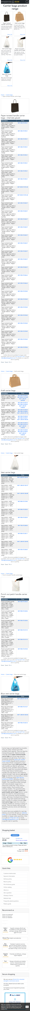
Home (2, 95)
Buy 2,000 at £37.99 (22, 698)
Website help (7, 898)
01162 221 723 (20, 356)
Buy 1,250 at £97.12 (22, 413)
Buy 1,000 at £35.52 (22, 714)
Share (2, 362)
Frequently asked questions (11, 901)
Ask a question (8, 893)
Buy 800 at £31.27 (23, 706)
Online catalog (8, 887)
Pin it (10, 362)
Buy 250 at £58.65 (23, 395)
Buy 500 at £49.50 (23, 431)
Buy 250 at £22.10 (23, 402)
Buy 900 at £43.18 (23, 722)
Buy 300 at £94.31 (23, 123)
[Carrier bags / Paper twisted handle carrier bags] (13, 122)
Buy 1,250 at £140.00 (22, 427)
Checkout (15, 835)
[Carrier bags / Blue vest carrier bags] (13, 700)
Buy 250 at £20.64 (23, 409)
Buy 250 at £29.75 (23, 422)
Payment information (9, 876)
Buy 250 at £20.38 (23, 416)
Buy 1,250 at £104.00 (22, 406)
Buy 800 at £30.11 (23, 533)
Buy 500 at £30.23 (23, 601)
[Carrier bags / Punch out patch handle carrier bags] (13, 600)
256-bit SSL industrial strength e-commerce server (14, 980)
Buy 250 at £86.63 (23, 275)
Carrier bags (9, 95)
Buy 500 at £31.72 (23, 630)
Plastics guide (7, 904)
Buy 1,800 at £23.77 (22, 485)
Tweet (6, 362)
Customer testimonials (10, 873)
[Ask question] (16, 122)
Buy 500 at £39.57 (23, 418)
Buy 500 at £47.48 (23, 649)
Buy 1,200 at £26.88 (22, 493)
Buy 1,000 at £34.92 (22, 541)
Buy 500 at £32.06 (23, 611)
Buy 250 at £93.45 (23, 291)
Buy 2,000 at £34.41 (22, 477)
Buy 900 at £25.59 (23, 517)
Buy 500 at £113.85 (23, 397)
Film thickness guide (9, 884)
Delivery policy (8, 879)
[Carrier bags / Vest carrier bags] (13, 478)
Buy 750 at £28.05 (23, 525)
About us (6, 890)
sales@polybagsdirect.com (8, 358)
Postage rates (19, 838)
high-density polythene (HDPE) (13, 778)
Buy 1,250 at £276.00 (22, 399)
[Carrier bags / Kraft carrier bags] (13, 397)
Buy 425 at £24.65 (23, 549)
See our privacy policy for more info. (11, 1008)
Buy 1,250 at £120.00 (22, 434)
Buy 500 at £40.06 (23, 411)
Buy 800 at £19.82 (23, 501)
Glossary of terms (8, 895)
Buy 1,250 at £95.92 (22, 419)
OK (27, 1007)
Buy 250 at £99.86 (23, 347)
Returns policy (7, 882)
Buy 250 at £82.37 (23, 203)
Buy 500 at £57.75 (23, 424)
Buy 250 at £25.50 (23, 430)
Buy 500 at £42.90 (23, 404)
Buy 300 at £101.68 (23, 187)
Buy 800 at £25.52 (23, 509)
